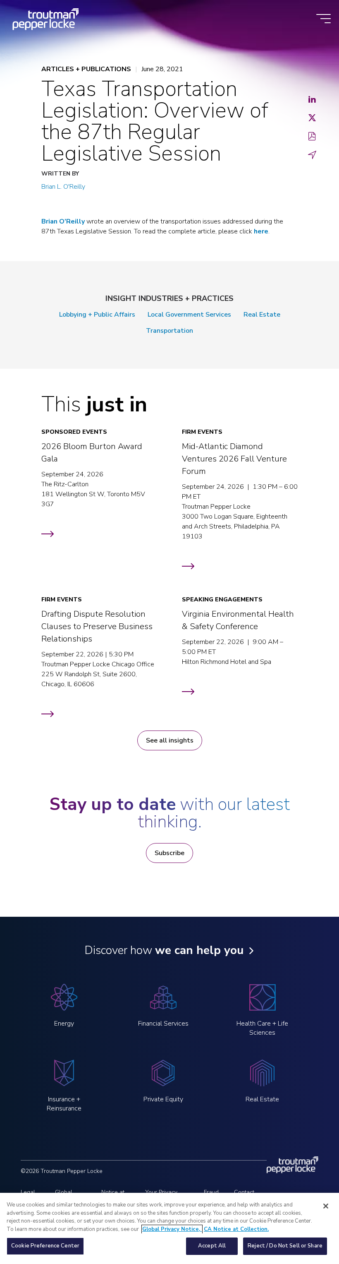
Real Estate (262, 314)
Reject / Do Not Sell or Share (285, 1246)
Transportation (169, 330)
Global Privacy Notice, (172, 1229)
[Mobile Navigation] (323, 19)
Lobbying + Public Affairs (97, 314)
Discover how (164, 950)
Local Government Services (189, 314)
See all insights (169, 740)
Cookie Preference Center (45, 1246)
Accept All (212, 1246)
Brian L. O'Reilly (63, 186)
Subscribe (169, 853)
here (261, 231)
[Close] (326, 1206)
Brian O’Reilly (63, 221)
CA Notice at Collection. (236, 1229)
